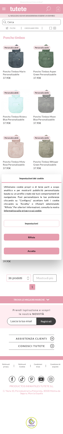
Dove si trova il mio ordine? (31, 2)
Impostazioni (31, 223)
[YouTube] (41, 379)
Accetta (32, 251)
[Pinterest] (31, 379)
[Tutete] (18, 9)
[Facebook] (12, 379)
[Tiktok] (22, 379)
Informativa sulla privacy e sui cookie (23, 210)
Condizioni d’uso (38, 365)
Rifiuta (31, 237)
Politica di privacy (6, 365)
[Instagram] (51, 379)
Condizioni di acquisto (55, 365)
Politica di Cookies (22, 365)
